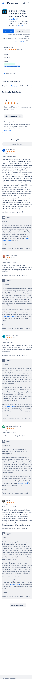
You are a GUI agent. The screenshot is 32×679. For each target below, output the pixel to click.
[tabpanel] (16, 350)
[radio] (19, 212)
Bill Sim (8, 500)
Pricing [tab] (22, 86)
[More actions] (28, 31)
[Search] (24, 3)
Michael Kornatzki (12, 256)
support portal (10, 406)
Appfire (13, 19)
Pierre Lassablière (12, 336)
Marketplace (12, 3)
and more (20, 25)
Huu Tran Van (10, 149)
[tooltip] (17, 19)
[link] (8, 31)
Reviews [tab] (14, 86)
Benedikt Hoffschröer (13, 426)
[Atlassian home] (3, 3)
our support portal (10, 316)
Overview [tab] (5, 86)
